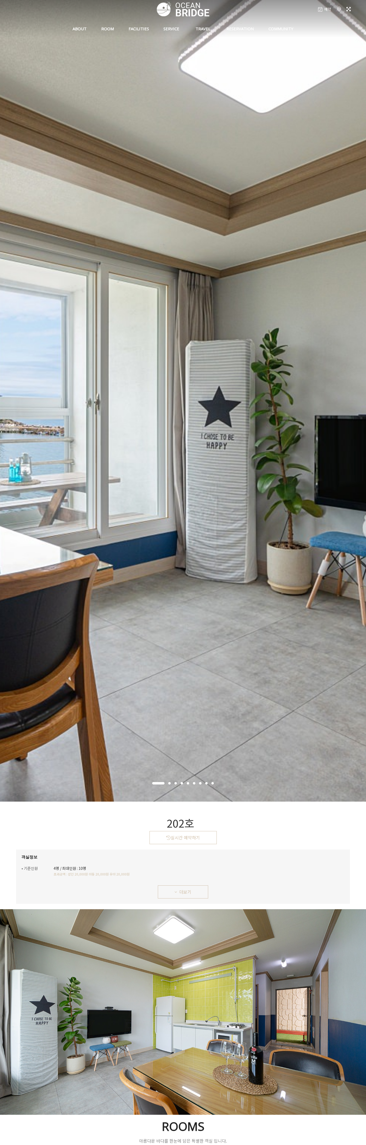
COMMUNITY (280, 28)
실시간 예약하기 (185, 837)
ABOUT (80, 28)
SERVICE (171, 28)
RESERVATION (240, 28)
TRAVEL (203, 28)
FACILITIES (139, 28)
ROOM (107, 28)
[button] (158, 783)
